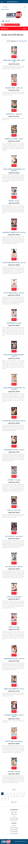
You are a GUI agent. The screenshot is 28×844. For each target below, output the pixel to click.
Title (17, 41)
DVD (3, 24)
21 (8, 798)
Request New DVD (14, 829)
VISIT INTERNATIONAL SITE (12, 1)
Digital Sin (23, 232)
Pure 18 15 (10, 510)
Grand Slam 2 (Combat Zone (11, 60)
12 (5, 796)
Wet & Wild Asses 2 (11, 566)
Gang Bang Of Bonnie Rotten (11, 232)
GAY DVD (7, 24)
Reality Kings (17, 510)
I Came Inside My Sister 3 (11, 658)
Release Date (24, 41)
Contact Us (14, 825)
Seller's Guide (14, 814)
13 (8, 796)
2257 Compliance (14, 833)
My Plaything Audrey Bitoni (11, 262)
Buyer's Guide (14, 812)
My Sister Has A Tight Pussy (11, 421)
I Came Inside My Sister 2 (11, 450)
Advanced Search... (5, 9)
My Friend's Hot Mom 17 (11, 715)
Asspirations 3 (11, 323)
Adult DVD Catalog (14, 818)
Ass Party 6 (11, 480)
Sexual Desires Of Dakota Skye (12, 388)
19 (2, 798)
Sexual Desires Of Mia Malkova (12, 169)
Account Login (4, 28)
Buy (13, 56)
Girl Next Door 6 (10, 88)
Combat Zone (19, 88)
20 (5, 798)
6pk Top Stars (9, 741)
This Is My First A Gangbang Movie (13, 354)
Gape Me (11, 201)
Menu (25, 28)
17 (20, 796)
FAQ (14, 816)
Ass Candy (11, 771)
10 (24, 793)
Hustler (22, 689)
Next (13, 789)
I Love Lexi (10, 597)
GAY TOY (17, 24)
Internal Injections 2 (11, 139)
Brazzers (19, 323)
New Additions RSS (14, 820)
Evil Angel (16, 201)
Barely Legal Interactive (11, 689)
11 (2, 796)
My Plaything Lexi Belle (11, 293)
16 (17, 796)
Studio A (11, 627)
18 (22, 796)
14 (11, 796)
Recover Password (14, 827)
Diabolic (21, 139)
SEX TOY (12, 24)
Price (19, 41)
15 (14, 796)
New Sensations (17, 597)
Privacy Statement (14, 831)
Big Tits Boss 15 (10, 536)
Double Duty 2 (10, 114)
